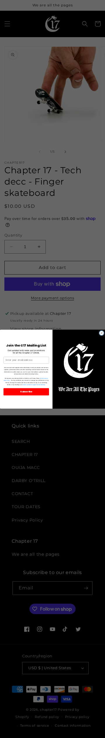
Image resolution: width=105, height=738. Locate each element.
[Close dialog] (101, 333)
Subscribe (26, 391)
